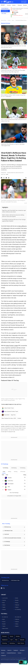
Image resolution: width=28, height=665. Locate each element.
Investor (3, 653)
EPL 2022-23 (18, 617)
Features (17, 604)
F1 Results (16, 426)
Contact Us (3, 655)
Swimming (12, 643)
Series (14, 5)
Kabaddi (22, 639)
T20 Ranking (22, 467)
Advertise (3, 650)
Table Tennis (20, 643)
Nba (16, 639)
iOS (14, 431)
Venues (4, 609)
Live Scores (5, 598)
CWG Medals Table (8, 530)
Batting (9, 471)
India (9, 486)
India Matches (5, 10)
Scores (9, 5)
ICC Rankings (7, 541)
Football (13, 424)
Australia (9, 477)
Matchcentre (5, 628)
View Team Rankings (14, 492)
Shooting (4, 643)
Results (25, 5)
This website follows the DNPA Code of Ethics (11, 658)
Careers (19, 653)
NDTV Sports (23, 426)
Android (10, 431)
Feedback (16, 650)
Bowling (15, 471)
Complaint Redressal (11, 653)
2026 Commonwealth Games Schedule (12, 537)
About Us (9, 650)
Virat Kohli (6, 414)
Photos (16, 602)
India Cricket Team (9, 408)
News (13, 20)
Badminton (5, 639)
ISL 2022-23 (5, 617)
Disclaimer (22, 650)
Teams (3, 607)
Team (4, 471)
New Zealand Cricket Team (11, 411)
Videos (3, 604)
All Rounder (22, 471)
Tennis (11, 636)
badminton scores (9, 426)
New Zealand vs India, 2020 (9, 418)
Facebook (8, 428)
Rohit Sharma (7, 545)
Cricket (3, 5)
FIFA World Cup (7, 527)
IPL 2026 (4, 13)
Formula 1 (4, 636)
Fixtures (20, 5)
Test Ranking (5, 467)
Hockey (18, 636)
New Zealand (10, 483)
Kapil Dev (18, 246)
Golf (11, 639)
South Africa (10, 480)
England (9, 489)
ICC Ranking (18, 609)
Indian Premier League (12, 345)
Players (17, 607)
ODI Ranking (14, 467)
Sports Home (3, 20)
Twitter (19, 428)
